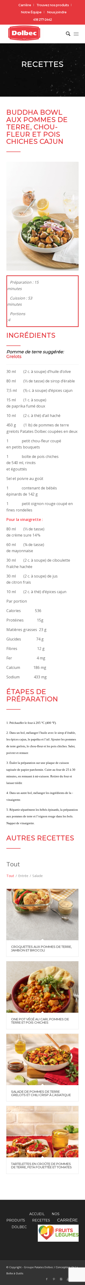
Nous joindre (57, 12)
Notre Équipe (31, 12)
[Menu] (76, 34)
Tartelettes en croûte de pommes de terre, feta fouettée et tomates (41, 1165)
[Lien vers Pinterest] (53, 1279)
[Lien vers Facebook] (46, 1279)
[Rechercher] (65, 33)
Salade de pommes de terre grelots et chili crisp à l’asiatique (41, 1093)
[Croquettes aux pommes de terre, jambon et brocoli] (42, 914)
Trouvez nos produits (53, 5)
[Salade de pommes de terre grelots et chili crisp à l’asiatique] (42, 1059)
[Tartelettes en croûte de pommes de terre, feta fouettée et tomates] (42, 1131)
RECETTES (41, 1220)
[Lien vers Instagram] (60, 1279)
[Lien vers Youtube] (68, 1279)
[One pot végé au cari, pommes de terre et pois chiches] (42, 987)
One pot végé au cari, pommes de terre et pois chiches (40, 1020)
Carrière (24, 5)
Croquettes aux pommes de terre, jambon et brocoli (41, 948)
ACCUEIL (37, 1214)
